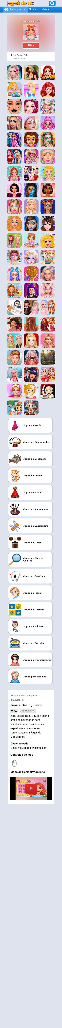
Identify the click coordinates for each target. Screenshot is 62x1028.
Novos (33, 9)
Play (31, 45)
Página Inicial (18, 9)
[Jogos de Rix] (20, 3)
